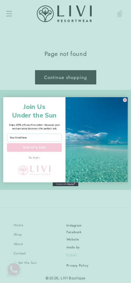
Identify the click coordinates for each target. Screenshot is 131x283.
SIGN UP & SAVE (34, 147)
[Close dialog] (124, 99)
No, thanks (34, 157)
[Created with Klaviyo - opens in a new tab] (65, 184)
